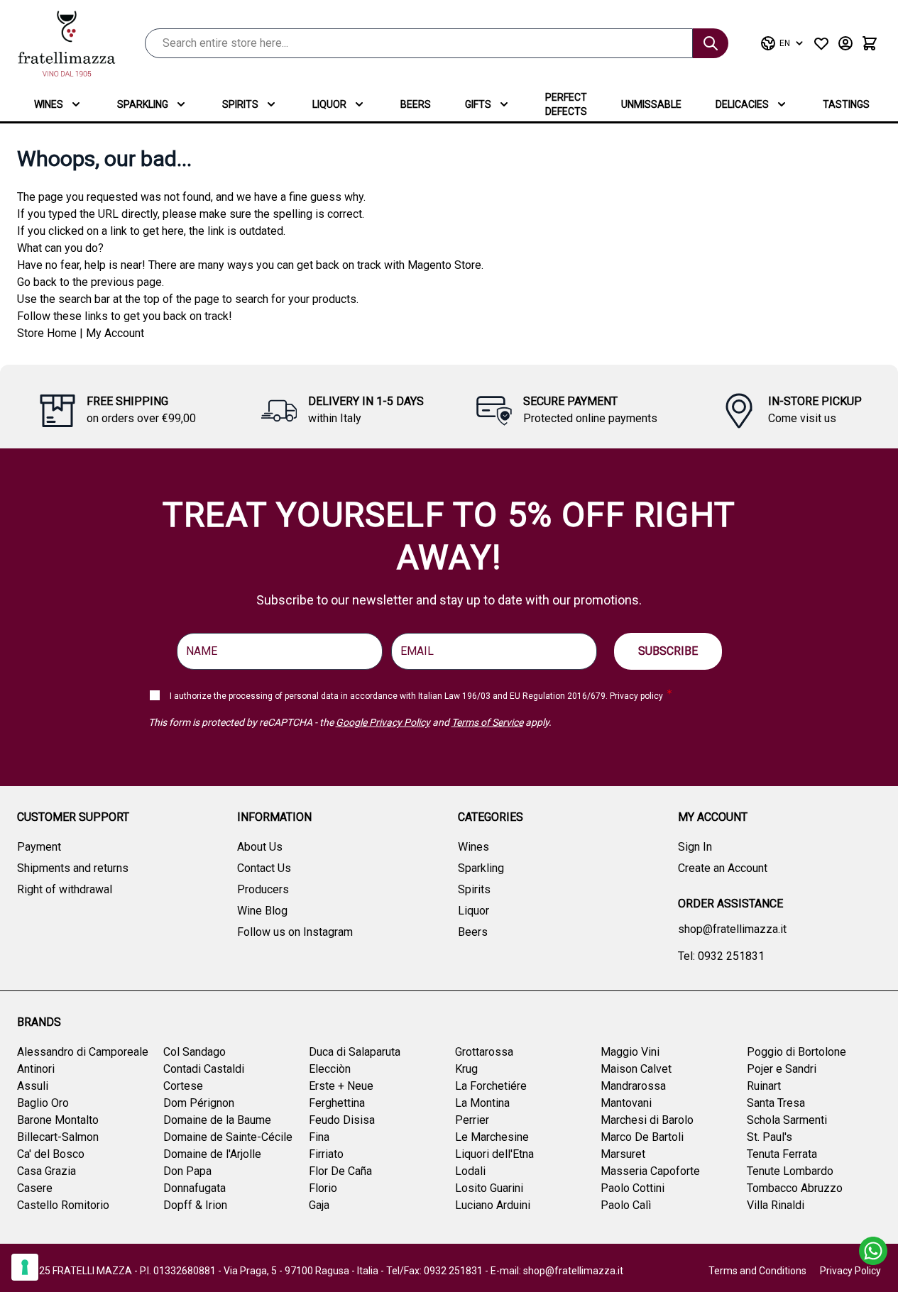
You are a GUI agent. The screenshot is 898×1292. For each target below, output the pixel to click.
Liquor (329, 104)
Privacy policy (636, 696)
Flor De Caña (340, 1171)
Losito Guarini (489, 1188)
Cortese (183, 1086)
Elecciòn (330, 1069)
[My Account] (845, 43)
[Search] (710, 43)
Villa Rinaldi (775, 1205)
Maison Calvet (636, 1069)
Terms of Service (487, 722)
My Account (115, 333)
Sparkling (142, 104)
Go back (37, 282)
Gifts (478, 104)
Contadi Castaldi (203, 1069)
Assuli (32, 1086)
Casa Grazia (46, 1171)
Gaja (319, 1205)
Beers (415, 104)
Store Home (47, 333)
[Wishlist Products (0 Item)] (821, 43)
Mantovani (626, 1103)
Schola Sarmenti (787, 1120)
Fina (319, 1137)
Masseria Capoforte (650, 1171)
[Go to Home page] (66, 43)
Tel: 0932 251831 (721, 956)
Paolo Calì (626, 1205)
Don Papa (187, 1171)
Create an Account (722, 868)
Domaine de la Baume (217, 1120)
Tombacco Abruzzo (795, 1188)
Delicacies (742, 104)
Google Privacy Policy (383, 722)
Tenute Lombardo (790, 1171)
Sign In (695, 847)
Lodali (470, 1171)
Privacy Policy (850, 1270)
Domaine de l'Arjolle (212, 1154)
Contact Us (264, 868)
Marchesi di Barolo (647, 1120)
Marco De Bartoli (642, 1137)
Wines (48, 104)
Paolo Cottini (632, 1188)
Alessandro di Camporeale (82, 1052)
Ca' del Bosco (50, 1154)
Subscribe (668, 651)
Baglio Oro (43, 1103)
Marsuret (623, 1154)
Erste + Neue (341, 1086)
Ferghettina (337, 1103)
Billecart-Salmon (58, 1137)
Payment (39, 847)
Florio (323, 1188)
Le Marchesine (492, 1137)
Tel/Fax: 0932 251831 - (438, 1270)
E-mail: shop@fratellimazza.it (557, 1270)
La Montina (482, 1103)
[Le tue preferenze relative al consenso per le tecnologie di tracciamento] (24, 1267)
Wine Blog (262, 910)
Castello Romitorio (63, 1205)
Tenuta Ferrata (782, 1154)
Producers (263, 889)
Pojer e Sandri (781, 1069)
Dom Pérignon (198, 1103)
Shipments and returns (72, 868)
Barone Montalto (58, 1120)
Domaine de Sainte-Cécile (227, 1137)
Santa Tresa (776, 1103)
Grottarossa (484, 1052)
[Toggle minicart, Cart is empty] (869, 43)
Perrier (472, 1120)
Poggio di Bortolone (796, 1052)
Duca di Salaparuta (354, 1052)
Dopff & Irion (195, 1205)
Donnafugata (194, 1188)
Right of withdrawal (64, 889)
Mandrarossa (633, 1086)
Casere (35, 1188)
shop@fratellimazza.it (732, 929)
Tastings (846, 104)
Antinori (36, 1069)
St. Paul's (769, 1137)
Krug (466, 1069)
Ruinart (764, 1086)
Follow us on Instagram (295, 932)
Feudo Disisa (342, 1120)
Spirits (240, 104)
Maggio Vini (630, 1052)
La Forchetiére (491, 1086)
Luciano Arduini (492, 1205)
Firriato (326, 1154)
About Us (260, 847)
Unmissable (651, 104)
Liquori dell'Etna (494, 1154)
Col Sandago (194, 1052)
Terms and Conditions (757, 1270)
